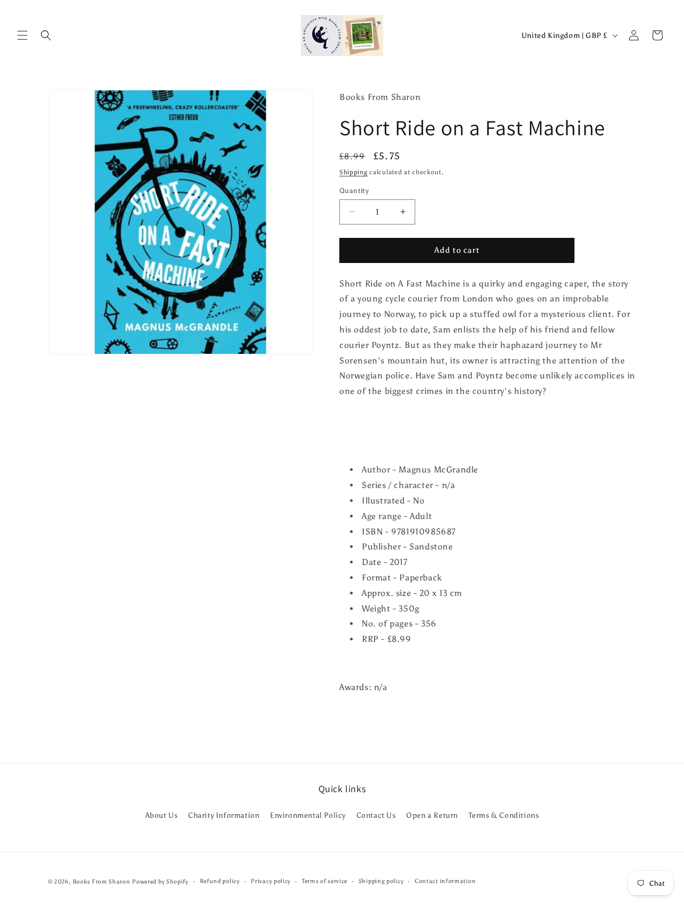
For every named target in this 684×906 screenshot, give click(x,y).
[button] (22, 35)
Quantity (354, 191)
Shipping (353, 172)
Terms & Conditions (504, 815)
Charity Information (223, 815)
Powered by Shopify (160, 881)
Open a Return (432, 815)
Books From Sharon (101, 881)
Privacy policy (271, 881)
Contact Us (376, 815)
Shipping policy (381, 881)
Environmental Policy (308, 815)
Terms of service (324, 881)
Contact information (445, 881)
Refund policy (220, 881)
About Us (161, 815)
